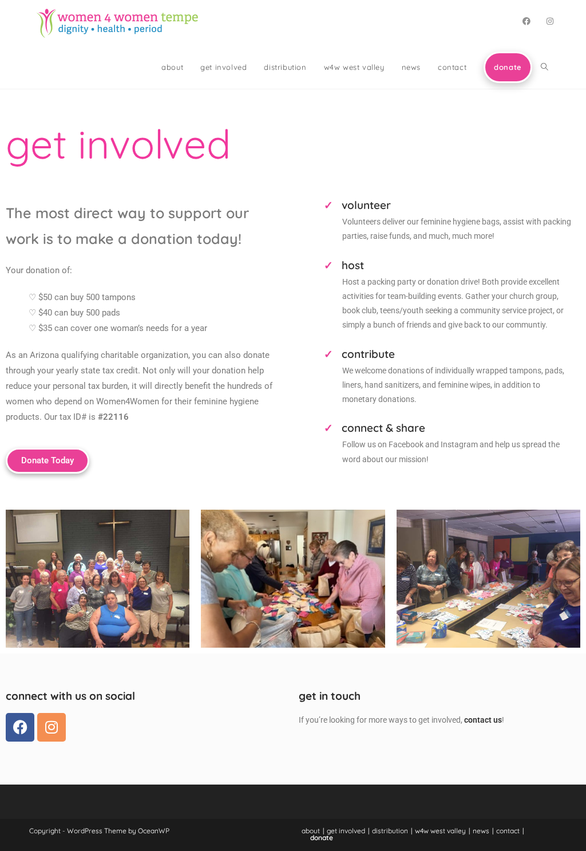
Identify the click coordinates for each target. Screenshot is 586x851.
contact (508, 830)
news (481, 830)
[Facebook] (20, 727)
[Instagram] (51, 727)
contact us (483, 719)
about (311, 830)
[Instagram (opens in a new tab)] (550, 21)
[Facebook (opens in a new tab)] (526, 21)
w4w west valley (440, 830)
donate (321, 837)
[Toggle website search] (544, 67)
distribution (390, 830)
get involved (346, 830)
